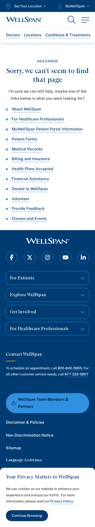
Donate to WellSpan (30, 188)
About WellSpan (26, 109)
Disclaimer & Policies (25, 422)
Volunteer (20, 198)
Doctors (13, 35)
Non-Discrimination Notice (29, 435)
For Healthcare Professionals (38, 119)
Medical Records (27, 149)
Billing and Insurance (31, 158)
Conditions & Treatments (67, 35)
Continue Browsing (27, 515)
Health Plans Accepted (32, 168)
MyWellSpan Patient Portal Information (47, 129)
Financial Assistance (30, 178)
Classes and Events (29, 218)
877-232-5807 (76, 374)
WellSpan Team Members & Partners (43, 403)
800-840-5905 (70, 368)
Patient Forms (24, 139)
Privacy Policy (61, 501)
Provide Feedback (28, 208)
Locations (32, 35)
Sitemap (13, 448)
